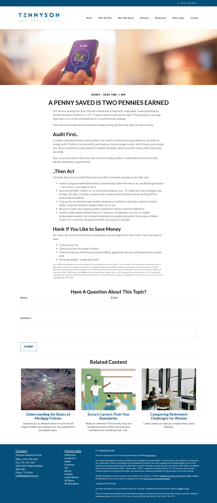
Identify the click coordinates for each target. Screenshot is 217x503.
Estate (67, 461)
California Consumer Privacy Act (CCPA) (175, 476)
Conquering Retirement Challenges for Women (169, 416)
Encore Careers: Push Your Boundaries (108, 416)
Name (23, 297)
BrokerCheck (151, 455)
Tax (66, 467)
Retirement (70, 455)
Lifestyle (68, 474)
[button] (105, 18)
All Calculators (71, 483)
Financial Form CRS (107, 450)
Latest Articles (71, 477)
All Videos (69, 480)
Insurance (69, 464)
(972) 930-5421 (189, 3)
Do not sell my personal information (156, 478)
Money (67, 470)
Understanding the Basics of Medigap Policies (48, 416)
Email (114, 297)
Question (25, 318)
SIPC (187, 488)
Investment (70, 458)
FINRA (180, 488)
